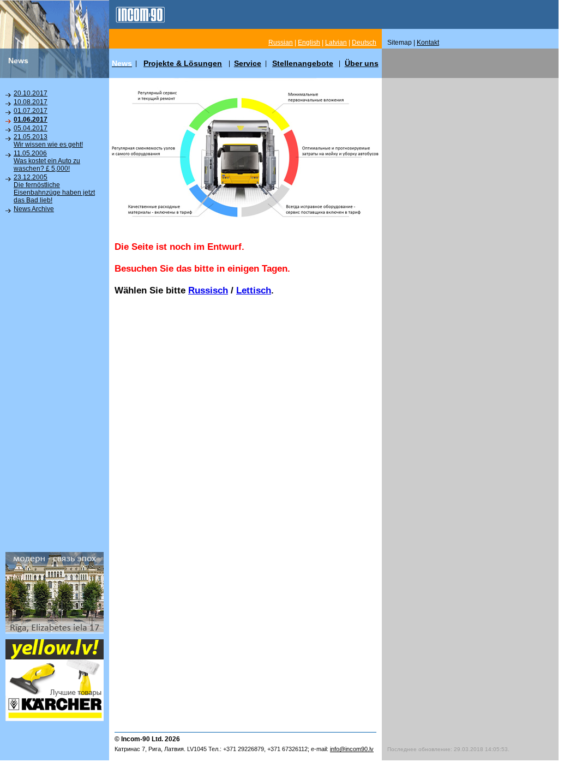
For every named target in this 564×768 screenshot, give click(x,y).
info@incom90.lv (352, 749)
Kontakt (428, 42)
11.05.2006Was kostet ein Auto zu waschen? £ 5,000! (47, 160)
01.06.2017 (30, 119)
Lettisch (253, 290)
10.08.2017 (30, 102)
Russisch (208, 290)
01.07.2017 (30, 111)
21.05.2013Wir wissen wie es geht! (48, 140)
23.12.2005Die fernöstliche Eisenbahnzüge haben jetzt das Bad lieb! (54, 188)
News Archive (34, 209)
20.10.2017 (30, 93)
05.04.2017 (30, 128)
